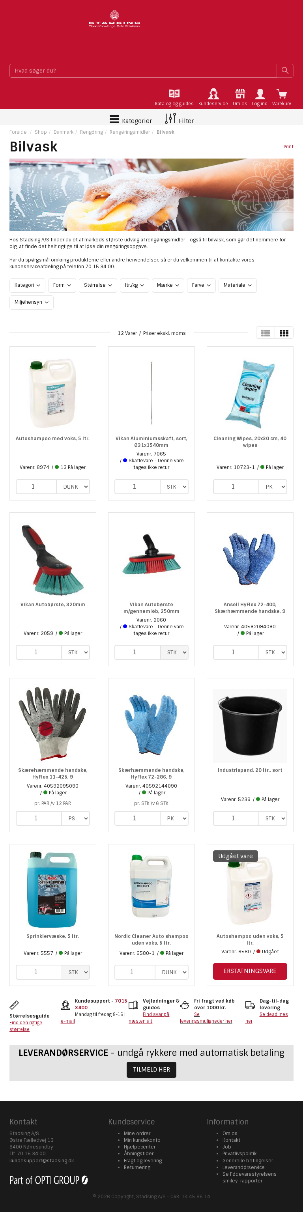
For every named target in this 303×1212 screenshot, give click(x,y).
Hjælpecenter (139, 1147)
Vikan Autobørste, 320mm (53, 604)
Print (289, 147)
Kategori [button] (25, 285)
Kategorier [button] (136, 121)
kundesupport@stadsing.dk (41, 1161)
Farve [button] (199, 285)
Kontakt (231, 1140)
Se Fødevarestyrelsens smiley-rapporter (250, 1177)
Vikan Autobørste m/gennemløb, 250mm (151, 607)
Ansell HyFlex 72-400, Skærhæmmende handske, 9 (250, 607)
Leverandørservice (244, 1167)
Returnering (137, 1167)
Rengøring (91, 132)
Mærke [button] (165, 285)
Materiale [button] (235, 285)
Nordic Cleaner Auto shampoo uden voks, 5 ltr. (151, 939)
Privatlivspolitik (239, 1153)
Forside (18, 132)
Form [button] (59, 285)
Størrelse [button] (95, 285)
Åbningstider (138, 1153)
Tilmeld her (151, 1070)
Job (227, 1147)
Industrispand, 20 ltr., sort (250, 770)
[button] (260, 97)
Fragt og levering (143, 1161)
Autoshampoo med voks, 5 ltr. (53, 438)
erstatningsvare (250, 971)
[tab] (174, 97)
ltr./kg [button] (132, 285)
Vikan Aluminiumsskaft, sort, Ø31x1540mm (151, 441)
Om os (230, 1133)
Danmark (63, 132)
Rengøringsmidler (130, 132)
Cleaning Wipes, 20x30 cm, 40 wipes (249, 441)
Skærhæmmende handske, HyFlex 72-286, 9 (151, 773)
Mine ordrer (137, 1133)
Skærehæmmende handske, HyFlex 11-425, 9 (53, 773)
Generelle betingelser (248, 1161)
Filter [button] (185, 121)
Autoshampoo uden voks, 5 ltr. (250, 939)
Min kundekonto (142, 1140)
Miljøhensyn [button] (29, 302)
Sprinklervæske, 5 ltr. (52, 936)
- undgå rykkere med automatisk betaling (151, 1053)
